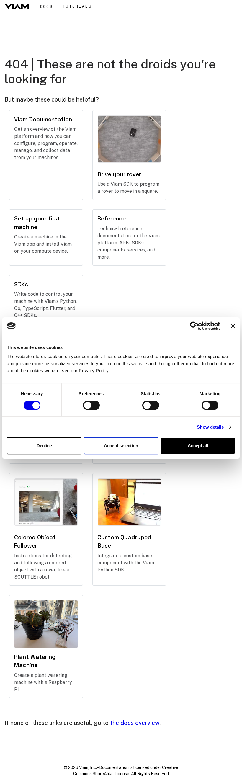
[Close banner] (233, 326)
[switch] (91, 405)
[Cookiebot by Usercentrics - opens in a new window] (194, 325)
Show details (210, 426)
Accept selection (121, 445)
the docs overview (134, 722)
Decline (44, 445)
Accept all (198, 445)
